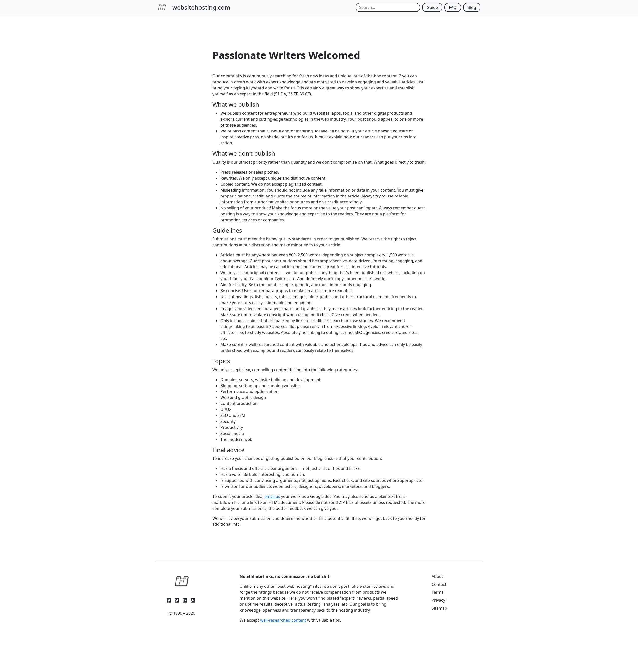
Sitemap (439, 608)
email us (272, 496)
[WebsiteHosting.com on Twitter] (176, 599)
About (437, 576)
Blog (472, 7)
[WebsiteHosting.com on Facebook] (168, 599)
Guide (432, 7)
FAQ (453, 7)
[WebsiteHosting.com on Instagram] (184, 599)
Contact (439, 584)
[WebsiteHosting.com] (182, 581)
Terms (437, 592)
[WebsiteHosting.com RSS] (192, 599)
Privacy (438, 600)
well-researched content (283, 620)
